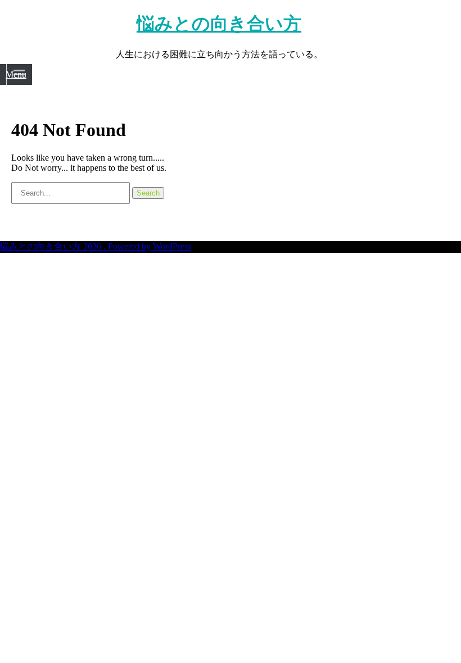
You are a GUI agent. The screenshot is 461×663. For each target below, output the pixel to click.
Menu (16, 74)
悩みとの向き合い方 (219, 23)
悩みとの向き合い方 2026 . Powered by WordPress (95, 246)
